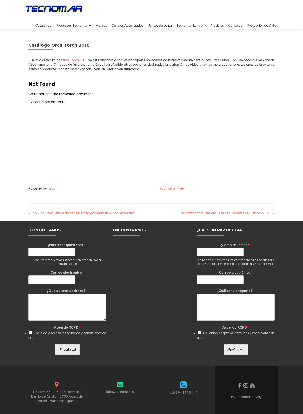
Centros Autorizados (127, 25)
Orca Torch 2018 (74, 60)
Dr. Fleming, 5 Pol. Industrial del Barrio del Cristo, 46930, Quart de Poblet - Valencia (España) (57, 396)
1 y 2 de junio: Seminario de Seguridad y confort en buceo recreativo (81, 213)
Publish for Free (171, 188)
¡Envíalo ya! (67, 349)
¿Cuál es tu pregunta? (236, 290)
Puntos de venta (160, 25)
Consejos (235, 25)
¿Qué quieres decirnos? (67, 290)
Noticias (217, 25)
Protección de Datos (262, 25)
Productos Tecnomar (72, 25)
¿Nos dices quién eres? (67, 244)
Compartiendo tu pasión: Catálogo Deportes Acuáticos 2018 (226, 213)
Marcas (101, 25)
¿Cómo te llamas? (235, 244)
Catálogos (43, 25)
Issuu (51, 188)
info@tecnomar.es (120, 391)
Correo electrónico (67, 272)
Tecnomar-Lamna (189, 25)
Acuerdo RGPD (67, 327)
